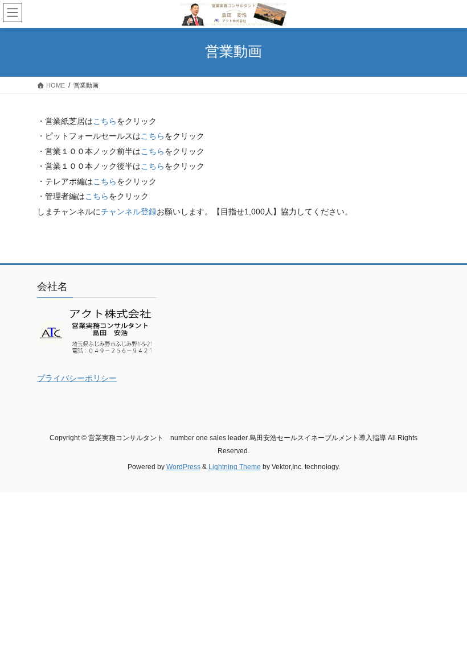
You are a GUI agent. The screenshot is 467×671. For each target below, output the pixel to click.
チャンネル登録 (129, 211)
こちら (105, 121)
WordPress (183, 467)
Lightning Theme (234, 467)
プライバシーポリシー (77, 378)
